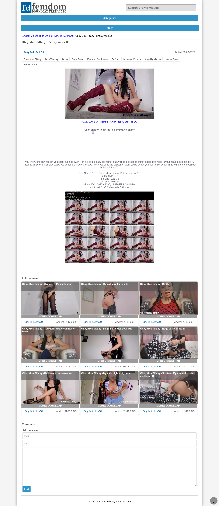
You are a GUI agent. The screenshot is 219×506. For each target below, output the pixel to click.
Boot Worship (51, 59)
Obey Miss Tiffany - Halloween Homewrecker (47, 373)
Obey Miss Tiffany (32, 59)
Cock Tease (77, 59)
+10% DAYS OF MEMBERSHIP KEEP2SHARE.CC (109, 121)
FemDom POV (31, 64)
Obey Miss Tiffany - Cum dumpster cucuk (104, 284)
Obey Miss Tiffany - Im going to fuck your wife (106, 328)
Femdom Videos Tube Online (36, 36)
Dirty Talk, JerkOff (63, 36)
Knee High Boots (153, 59)
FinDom (115, 59)
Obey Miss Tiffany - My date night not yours (105, 373)
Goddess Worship (132, 59)
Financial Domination (97, 59)
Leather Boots (171, 59)
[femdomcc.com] (44, 7)
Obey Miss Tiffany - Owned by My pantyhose (47, 284)
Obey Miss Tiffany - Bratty (154, 284)
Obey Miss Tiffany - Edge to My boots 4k (162, 328)
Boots (65, 59)
